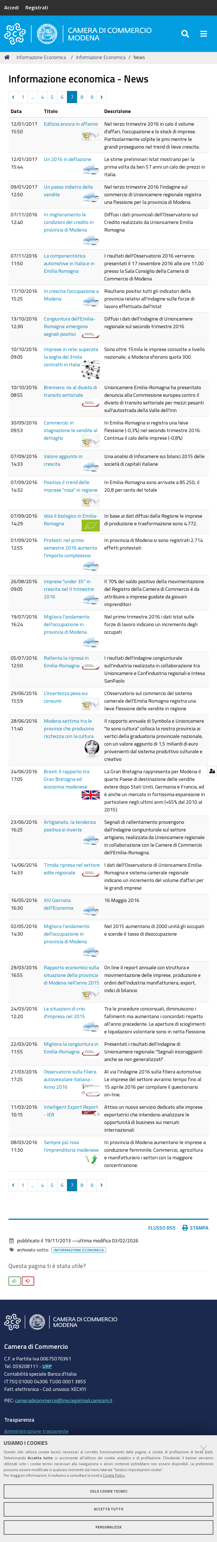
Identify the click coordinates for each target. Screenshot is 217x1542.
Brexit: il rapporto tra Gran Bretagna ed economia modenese (66, 779)
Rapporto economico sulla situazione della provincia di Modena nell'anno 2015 (71, 975)
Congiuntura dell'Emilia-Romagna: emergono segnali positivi (69, 326)
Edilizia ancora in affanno (71, 123)
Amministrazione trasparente (36, 1431)
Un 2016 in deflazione (67, 159)
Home (8, 57)
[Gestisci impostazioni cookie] (212, 771)
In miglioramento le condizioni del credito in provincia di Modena (69, 222)
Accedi (11, 7)
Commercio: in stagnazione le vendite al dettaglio (70, 430)
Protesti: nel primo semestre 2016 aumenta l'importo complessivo (70, 547)
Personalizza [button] (108, 1527)
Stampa (199, 1227)
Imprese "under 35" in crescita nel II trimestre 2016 (69, 589)
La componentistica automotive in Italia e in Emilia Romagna (69, 263)
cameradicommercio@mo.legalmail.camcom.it (63, 1400)
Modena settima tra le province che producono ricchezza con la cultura (69, 728)
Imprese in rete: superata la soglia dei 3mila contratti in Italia (71, 357)
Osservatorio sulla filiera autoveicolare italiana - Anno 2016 (70, 1079)
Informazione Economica (41, 57)
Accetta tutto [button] (108, 1509)
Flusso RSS (161, 1227)
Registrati (36, 7)
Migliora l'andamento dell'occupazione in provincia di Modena (67, 624)
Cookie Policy (114, 1475)
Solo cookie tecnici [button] (108, 1491)
